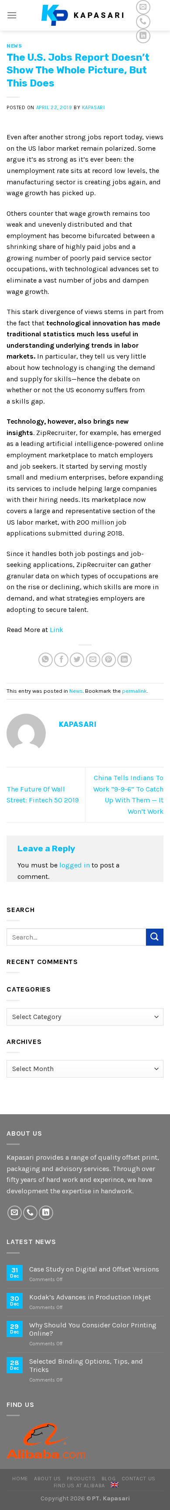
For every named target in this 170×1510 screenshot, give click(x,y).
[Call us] (143, 21)
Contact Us (139, 1478)
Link (56, 629)
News (14, 46)
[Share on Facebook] (61, 660)
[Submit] (154, 937)
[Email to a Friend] (93, 660)
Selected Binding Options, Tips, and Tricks (86, 1365)
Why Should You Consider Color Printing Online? (92, 1329)
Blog (109, 1478)
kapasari (93, 108)
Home (20, 1478)
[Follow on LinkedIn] (143, 36)
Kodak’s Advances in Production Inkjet (90, 1297)
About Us (47, 1478)
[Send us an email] (143, 7)
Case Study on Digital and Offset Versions (94, 1269)
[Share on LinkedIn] (124, 660)
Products (81, 1478)
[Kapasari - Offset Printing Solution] (85, 15)
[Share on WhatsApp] (45, 660)
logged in (74, 865)
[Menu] (12, 15)
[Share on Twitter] (77, 660)
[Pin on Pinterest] (109, 660)
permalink (134, 691)
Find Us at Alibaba (79, 1485)
